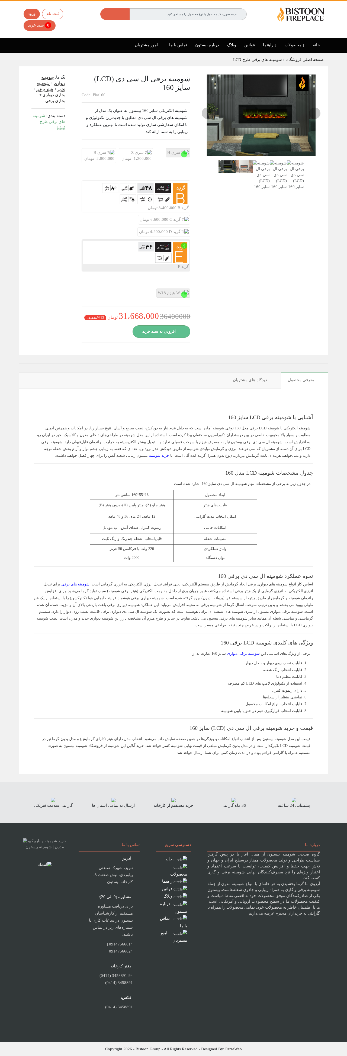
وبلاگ (231, 45)
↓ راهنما (270, 45)
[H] (184, 154)
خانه (316, 45)
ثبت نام (52, 13)
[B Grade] (86, 186)
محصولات (178, 874)
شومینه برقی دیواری (243, 654)
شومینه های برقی (75, 584)
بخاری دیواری (54, 95)
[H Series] (170, 154)
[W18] (161, 294)
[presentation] (207, 113)
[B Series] (86, 154)
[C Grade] (143, 221)
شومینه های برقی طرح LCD (258, 59)
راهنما (167, 881)
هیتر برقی (44, 89)
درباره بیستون (207, 45)
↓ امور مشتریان (148, 45)
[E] (184, 245)
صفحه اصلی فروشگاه (305, 59)
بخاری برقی (55, 101)
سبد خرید (38, 25)
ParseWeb (233, 1049)
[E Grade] (86, 245)
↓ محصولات (295, 45)
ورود (32, 13)
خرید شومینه (159, 456)
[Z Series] (123, 154)
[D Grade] (142, 233)
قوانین (249, 45)
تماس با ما (178, 45)
